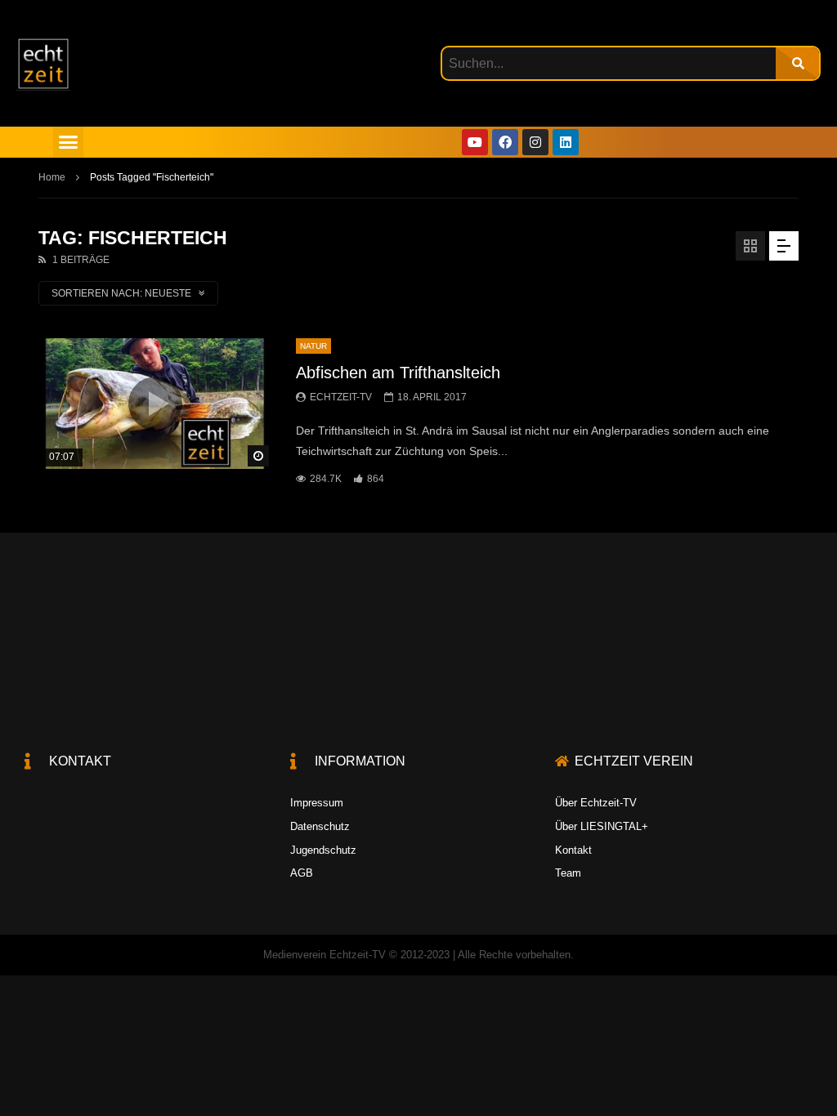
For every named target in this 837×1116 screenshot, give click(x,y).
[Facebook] (505, 142)
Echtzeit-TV (341, 397)
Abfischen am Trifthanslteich (398, 373)
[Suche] (797, 63)
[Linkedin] (566, 142)
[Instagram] (535, 142)
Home (51, 177)
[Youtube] (475, 142)
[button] (68, 142)
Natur (313, 345)
